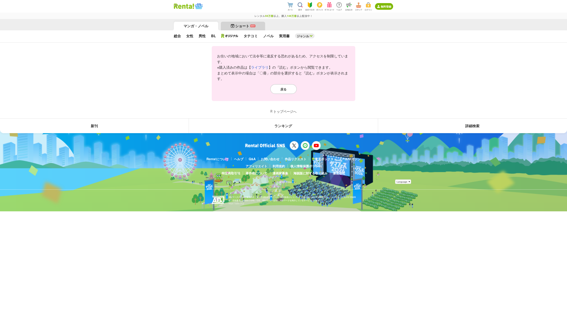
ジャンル (303, 36)
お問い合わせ (270, 159)
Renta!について (217, 159)
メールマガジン (350, 159)
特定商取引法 (231, 173)
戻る (283, 89)
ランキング (283, 125)
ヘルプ (238, 159)
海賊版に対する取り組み (310, 173)
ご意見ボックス (323, 159)
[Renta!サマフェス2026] (198, 6)
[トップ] (184, 6)
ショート (245, 25)
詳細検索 (472, 125)
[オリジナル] (229, 36)
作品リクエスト (296, 159)
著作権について (256, 173)
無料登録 (386, 6)
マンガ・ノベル (196, 25)
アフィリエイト (256, 166)
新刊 (94, 125)
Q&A (252, 159)
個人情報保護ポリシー (305, 166)
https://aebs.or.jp (236, 203)
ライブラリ (260, 67)
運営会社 (339, 173)
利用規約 (279, 166)
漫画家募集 (280, 173)
